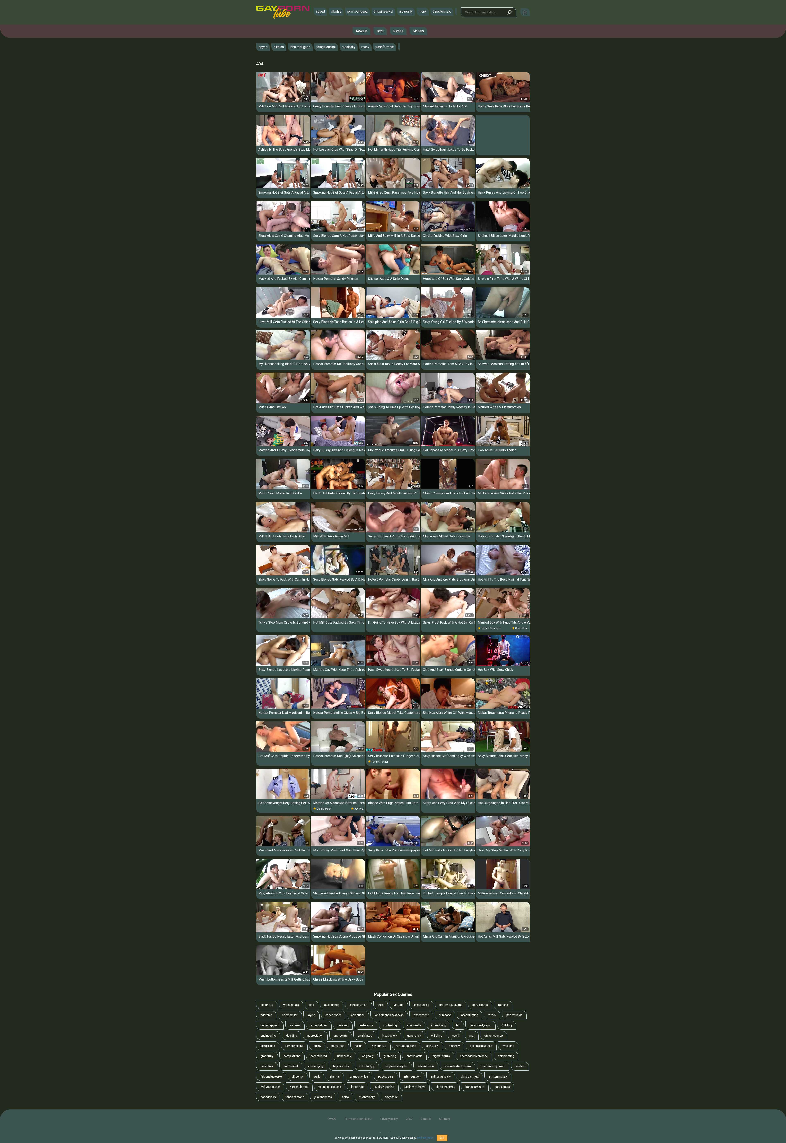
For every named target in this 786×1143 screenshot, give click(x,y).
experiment (421, 1015)
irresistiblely (421, 1004)
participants (480, 1004)
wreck (492, 1015)
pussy (317, 1045)
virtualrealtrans (406, 1045)
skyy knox (391, 1097)
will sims (436, 1035)
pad (311, 1004)
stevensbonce (493, 1035)
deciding (291, 1035)
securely (454, 1045)
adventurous (426, 1066)
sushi (455, 1035)
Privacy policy (389, 1118)
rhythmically (367, 1097)
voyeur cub (379, 1045)
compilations (292, 1056)
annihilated (365, 1035)
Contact (426, 1118)
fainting (503, 1004)
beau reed (337, 1045)
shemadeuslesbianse (474, 1056)
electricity (267, 1004)
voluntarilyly (367, 1066)
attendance (331, 1004)
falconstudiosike (271, 1076)
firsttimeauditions (450, 1004)
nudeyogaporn (270, 1025)
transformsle (442, 12)
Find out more (425, 1137)
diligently (298, 1076)
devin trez (267, 1066)
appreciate (341, 1035)
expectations (319, 1025)
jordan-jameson (490, 628)
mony (423, 12)
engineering (268, 1035)
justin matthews (414, 1086)
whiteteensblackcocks (389, 1015)
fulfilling (506, 1025)
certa (345, 1097)
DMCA (332, 1118)
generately (414, 1035)
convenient (291, 1066)
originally (368, 1056)
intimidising (438, 1025)
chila (381, 1004)
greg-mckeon (323, 808)
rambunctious (294, 1045)
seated (519, 1066)
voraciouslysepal (480, 1025)
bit (458, 1025)
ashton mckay (498, 1076)
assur (358, 1045)
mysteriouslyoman (493, 1066)
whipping (508, 1045)
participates (502, 1086)
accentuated (319, 1056)
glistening (390, 1056)
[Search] (509, 12)
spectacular (289, 1015)
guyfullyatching (384, 1086)
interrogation (412, 1076)
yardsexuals (291, 1004)
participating (506, 1056)
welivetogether (270, 1086)
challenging (315, 1066)
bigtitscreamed (445, 1086)
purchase (445, 1015)
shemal (335, 1076)
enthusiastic (414, 1056)
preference (366, 1025)
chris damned (470, 1076)
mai (471, 1035)
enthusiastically (441, 1076)
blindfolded (268, 1045)
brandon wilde (359, 1076)
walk (317, 1076)
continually (414, 1025)
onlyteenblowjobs (396, 1066)
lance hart (357, 1086)
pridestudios (514, 1015)
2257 (409, 1118)
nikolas (336, 12)
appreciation (315, 1035)
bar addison (268, 1097)
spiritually (432, 1045)
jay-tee (358, 808)
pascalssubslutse (481, 1045)
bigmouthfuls (441, 1056)
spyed (320, 12)
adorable (266, 1015)
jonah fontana (295, 1097)
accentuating (469, 1015)
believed (343, 1025)
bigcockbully (341, 1066)
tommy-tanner (379, 761)
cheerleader (333, 1015)
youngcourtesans (329, 1086)
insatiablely (389, 1035)
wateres (295, 1025)
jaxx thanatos (323, 1097)
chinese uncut (358, 1004)
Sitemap (444, 1118)
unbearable (344, 1056)
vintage (398, 1004)
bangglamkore (474, 1086)
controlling (390, 1025)
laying (311, 1015)
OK (442, 1138)
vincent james (299, 1086)
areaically (406, 12)
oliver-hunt (521, 628)
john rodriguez (357, 12)
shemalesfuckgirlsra (457, 1066)
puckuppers (385, 1076)
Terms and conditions (358, 1118)
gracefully (267, 1056)
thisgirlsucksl (383, 12)
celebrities (358, 1015)
